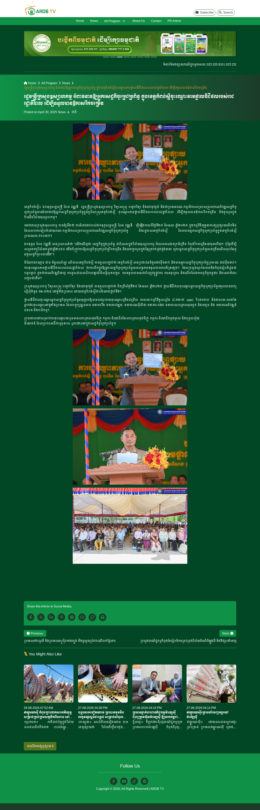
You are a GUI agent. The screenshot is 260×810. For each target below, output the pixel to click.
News (94, 20)
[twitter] (41, 617)
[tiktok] (134, 781)
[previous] (40, 43)
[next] (220, 43)
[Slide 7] (147, 57)
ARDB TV (157, 788)
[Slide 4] (126, 57)
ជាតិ (73, 112)
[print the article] (102, 617)
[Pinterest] (61, 617)
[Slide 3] (120, 57)
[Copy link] (92, 617)
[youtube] (124, 781)
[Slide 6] (140, 57)
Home (80, 20)
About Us (138, 20)
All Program (112, 21)
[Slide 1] (106, 57)
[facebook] (30, 617)
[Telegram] (72, 617)
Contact (156, 20)
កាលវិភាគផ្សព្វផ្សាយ (39, 746)
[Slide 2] (113, 57)
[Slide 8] (154, 57)
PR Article (174, 20)
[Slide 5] (133, 57)
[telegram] (144, 781)
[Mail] (82, 617)
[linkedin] (51, 617)
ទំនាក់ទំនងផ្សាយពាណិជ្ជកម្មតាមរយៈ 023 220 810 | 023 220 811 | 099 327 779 (198, 64)
